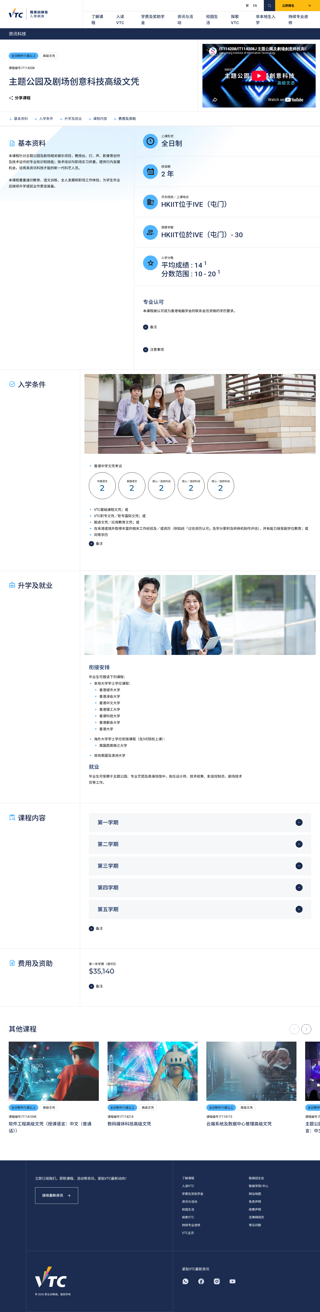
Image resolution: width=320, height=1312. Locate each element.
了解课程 (97, 19)
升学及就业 (73, 119)
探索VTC (235, 19)
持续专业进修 (298, 19)
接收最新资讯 (52, 1195)
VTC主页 (188, 1233)
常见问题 (255, 1225)
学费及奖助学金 (153, 19)
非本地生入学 (265, 19)
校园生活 (212, 19)
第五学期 (108, 909)
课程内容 (100, 119)
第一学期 (108, 823)
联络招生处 (256, 1178)
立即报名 (288, 5)
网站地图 (255, 1194)
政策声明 (255, 1209)
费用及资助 (127, 119)
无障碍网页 (256, 1217)
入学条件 (46, 119)
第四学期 (108, 888)
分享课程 (22, 98)
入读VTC (120, 19)
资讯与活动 (185, 19)
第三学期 (108, 866)
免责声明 (255, 1201)
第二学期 (108, 844)
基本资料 (21, 119)
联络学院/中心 (258, 1186)
